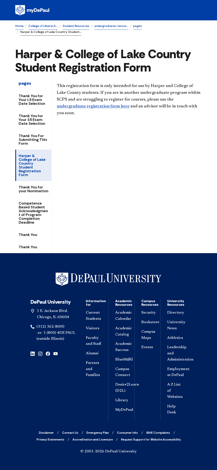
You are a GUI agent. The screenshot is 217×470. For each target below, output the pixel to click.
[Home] (108, 279)
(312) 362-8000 (50, 327)
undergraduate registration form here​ (93, 106)
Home (19, 26)
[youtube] (55, 353)
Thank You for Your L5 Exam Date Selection (32, 99)
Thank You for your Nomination (33, 189)
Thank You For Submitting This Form (33, 139)
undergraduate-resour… (111, 26)
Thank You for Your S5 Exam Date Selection (32, 119)
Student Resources (76, 26)
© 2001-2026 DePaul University (108, 451)
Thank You (28, 234)
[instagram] (40, 353)
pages (137, 26)
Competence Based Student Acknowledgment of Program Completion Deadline (33, 213)
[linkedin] (33, 353)
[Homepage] (108, 10)
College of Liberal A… (43, 26)
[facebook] (48, 353)
